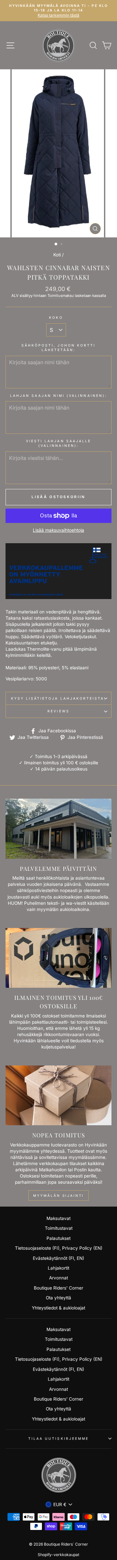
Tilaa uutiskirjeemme (58, 1438)
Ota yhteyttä (58, 1297)
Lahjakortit (58, 1268)
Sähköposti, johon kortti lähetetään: (58, 347)
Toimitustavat (58, 1228)
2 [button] (62, 244)
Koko (56, 317)
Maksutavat (58, 1218)
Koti (57, 254)
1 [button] (56, 244)
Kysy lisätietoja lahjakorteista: (58, 698)
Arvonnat (58, 1277)
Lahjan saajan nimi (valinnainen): (58, 396)
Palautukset (58, 1238)
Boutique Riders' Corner (58, 1288)
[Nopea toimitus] (58, 1095)
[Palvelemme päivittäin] (58, 828)
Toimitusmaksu (60, 295)
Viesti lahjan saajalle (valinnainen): (58, 443)
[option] (58, 153)
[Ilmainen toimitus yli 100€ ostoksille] (58, 958)
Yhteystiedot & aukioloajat (58, 1307)
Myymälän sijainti (58, 1195)
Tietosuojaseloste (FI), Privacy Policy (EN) (58, 1248)
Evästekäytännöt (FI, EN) (58, 1258)
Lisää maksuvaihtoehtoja (58, 530)
